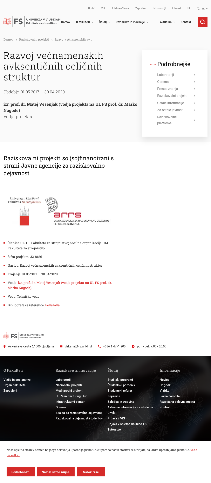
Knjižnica (114, 396)
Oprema (61, 407)
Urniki (91, 8)
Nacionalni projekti (69, 385)
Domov (65, 22)
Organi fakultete (15, 385)
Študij (103, 22)
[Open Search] (202, 22)
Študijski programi (120, 380)
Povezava (52, 305)
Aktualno (166, 22)
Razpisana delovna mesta (177, 402)
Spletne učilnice (120, 8)
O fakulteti (83, 22)
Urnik (111, 413)
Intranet (176, 8)
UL (189, 8)
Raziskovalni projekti (34, 39)
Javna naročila (170, 396)
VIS (103, 8)
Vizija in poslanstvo (17, 380)
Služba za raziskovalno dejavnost (79, 413)
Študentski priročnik (121, 385)
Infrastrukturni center (70, 402)
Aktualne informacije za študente (130, 407)
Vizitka (164, 390)
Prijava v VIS (116, 418)
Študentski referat (120, 390)
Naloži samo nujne (56, 472)
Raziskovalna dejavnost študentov (79, 418)
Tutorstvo (114, 429)
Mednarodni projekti (69, 390)
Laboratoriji (159, 8)
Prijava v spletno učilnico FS (127, 424)
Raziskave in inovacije (130, 22)
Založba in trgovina (121, 402)
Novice (164, 380)
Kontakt (186, 22)
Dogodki (165, 385)
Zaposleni (140, 8)
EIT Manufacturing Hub (71, 396)
